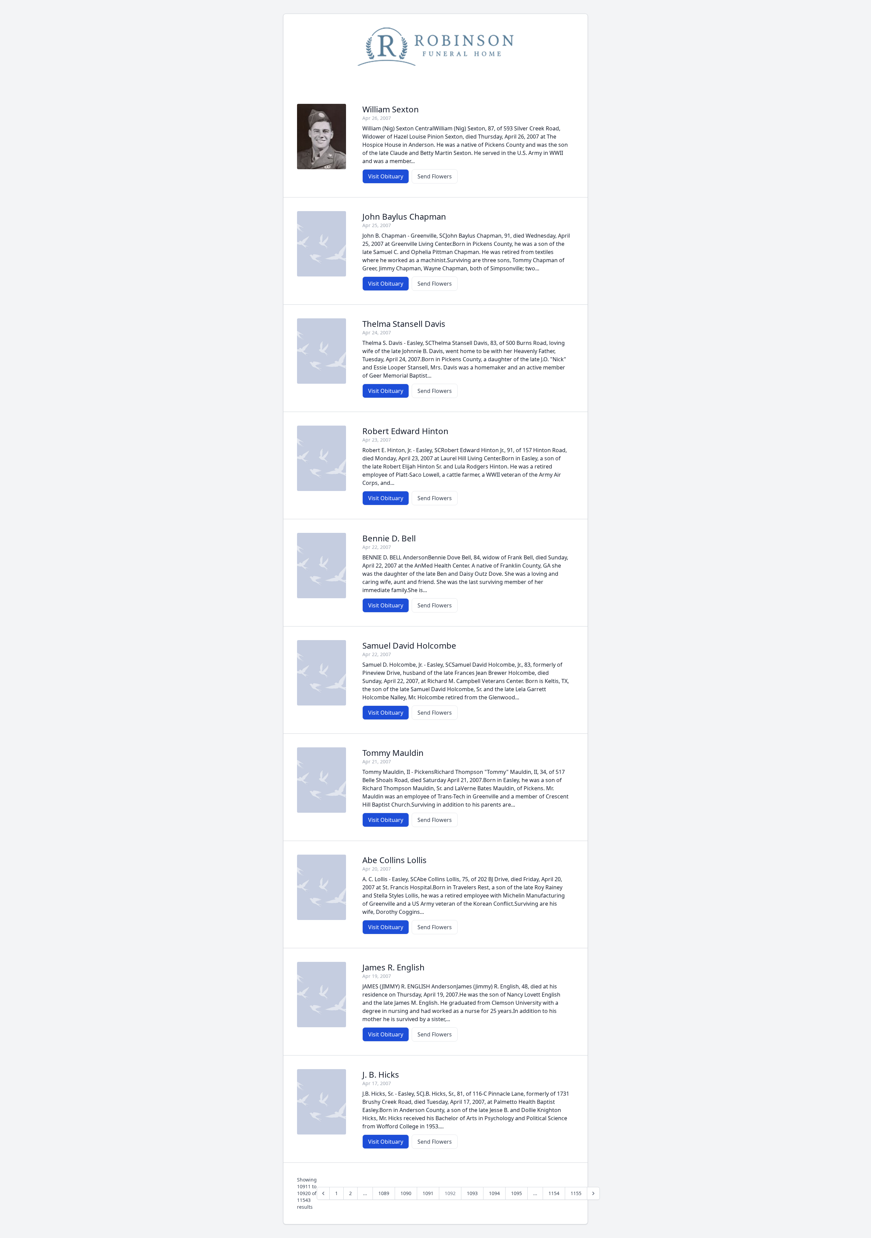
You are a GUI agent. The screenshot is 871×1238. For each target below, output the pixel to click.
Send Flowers (434, 176)
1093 (472, 1193)
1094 (494, 1193)
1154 (553, 1193)
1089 (383, 1193)
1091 (428, 1193)
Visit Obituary (385, 176)
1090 (405, 1193)
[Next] (593, 1193)
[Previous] (323, 1193)
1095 (516, 1193)
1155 (576, 1193)
